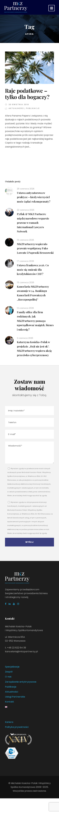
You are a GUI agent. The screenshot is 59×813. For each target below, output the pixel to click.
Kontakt (9, 701)
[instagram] (18, 604)
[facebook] (5, 604)
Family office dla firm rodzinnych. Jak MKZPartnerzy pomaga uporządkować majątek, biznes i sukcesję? (35, 320)
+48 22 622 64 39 (16, 647)
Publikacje (33, 108)
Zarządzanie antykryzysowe (20, 681)
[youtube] (14, 604)
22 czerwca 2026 (25, 209)
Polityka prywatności (16, 727)
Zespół (8, 671)
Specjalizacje (12, 666)
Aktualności (16, 108)
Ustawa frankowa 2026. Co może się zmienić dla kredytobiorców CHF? (33, 270)
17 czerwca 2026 (25, 261)
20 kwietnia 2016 (19, 104)
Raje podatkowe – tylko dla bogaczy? (27, 93)
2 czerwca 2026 (25, 338)
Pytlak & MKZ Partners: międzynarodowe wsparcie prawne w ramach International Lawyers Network (33, 222)
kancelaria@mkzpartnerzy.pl (21, 651)
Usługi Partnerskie (15, 696)
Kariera (9, 722)
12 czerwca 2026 (25, 308)
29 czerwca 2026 (25, 188)
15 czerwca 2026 (25, 282)
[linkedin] (10, 604)
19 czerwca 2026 (25, 239)
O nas (8, 676)
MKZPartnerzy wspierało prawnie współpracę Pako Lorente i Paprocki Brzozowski (35, 248)
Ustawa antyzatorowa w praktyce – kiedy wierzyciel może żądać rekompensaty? (33, 197)
